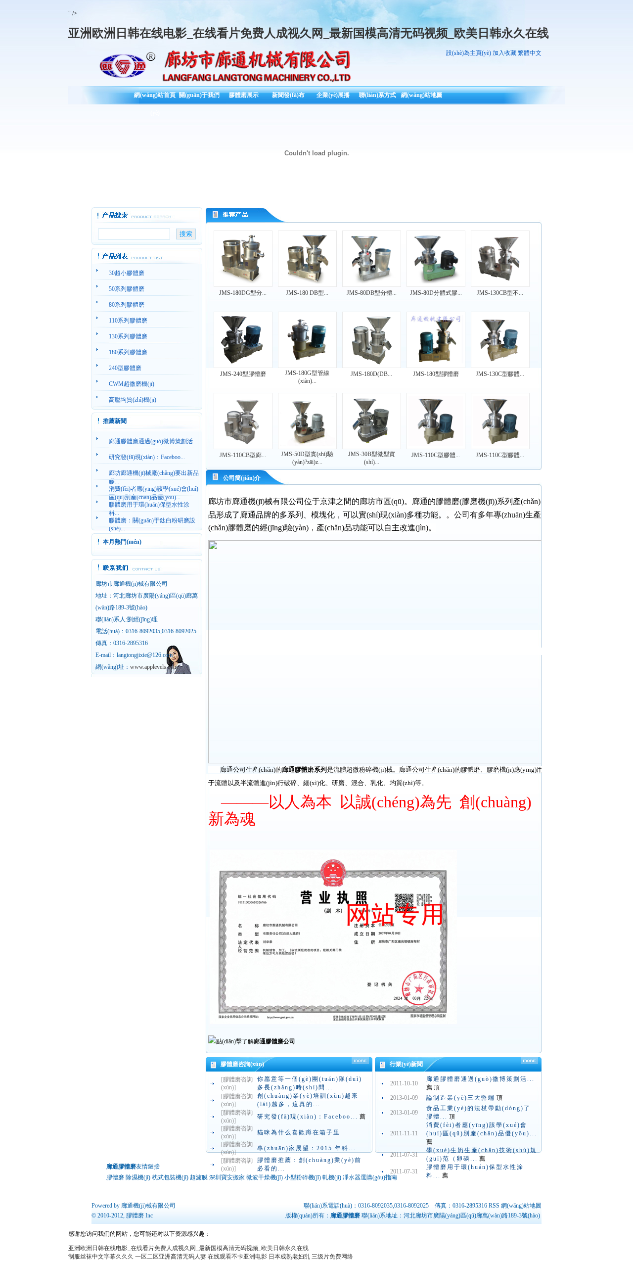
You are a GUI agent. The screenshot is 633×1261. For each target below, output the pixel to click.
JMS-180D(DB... (371, 374)
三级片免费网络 (332, 1256)
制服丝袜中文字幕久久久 (101, 1256)
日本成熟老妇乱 (289, 1256)
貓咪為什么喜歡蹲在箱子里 (298, 1132)
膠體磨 (135, 1215)
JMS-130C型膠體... (500, 374)
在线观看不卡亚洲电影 (237, 1256)
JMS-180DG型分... (243, 292)
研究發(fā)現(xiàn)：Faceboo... (307, 1116)
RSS (494, 1205)
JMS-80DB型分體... (372, 292)
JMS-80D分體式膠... (436, 292)
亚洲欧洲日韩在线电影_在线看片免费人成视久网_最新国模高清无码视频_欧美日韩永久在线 (308, 33)
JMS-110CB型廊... (243, 455)
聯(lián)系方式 (377, 95)
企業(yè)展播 (333, 95)
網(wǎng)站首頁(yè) (155, 98)
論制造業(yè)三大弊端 (460, 1097)
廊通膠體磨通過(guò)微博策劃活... (480, 1078)
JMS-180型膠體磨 (436, 374)
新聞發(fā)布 (288, 95)
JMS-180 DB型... (307, 292)
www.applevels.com (154, 666)
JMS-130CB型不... (500, 292)
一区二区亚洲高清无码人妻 (170, 1256)
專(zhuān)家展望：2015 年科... (306, 1148)
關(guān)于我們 (199, 95)
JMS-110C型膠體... (435, 455)
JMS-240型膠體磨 (243, 374)
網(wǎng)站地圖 (422, 95)
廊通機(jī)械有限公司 (148, 1205)
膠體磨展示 (244, 95)
